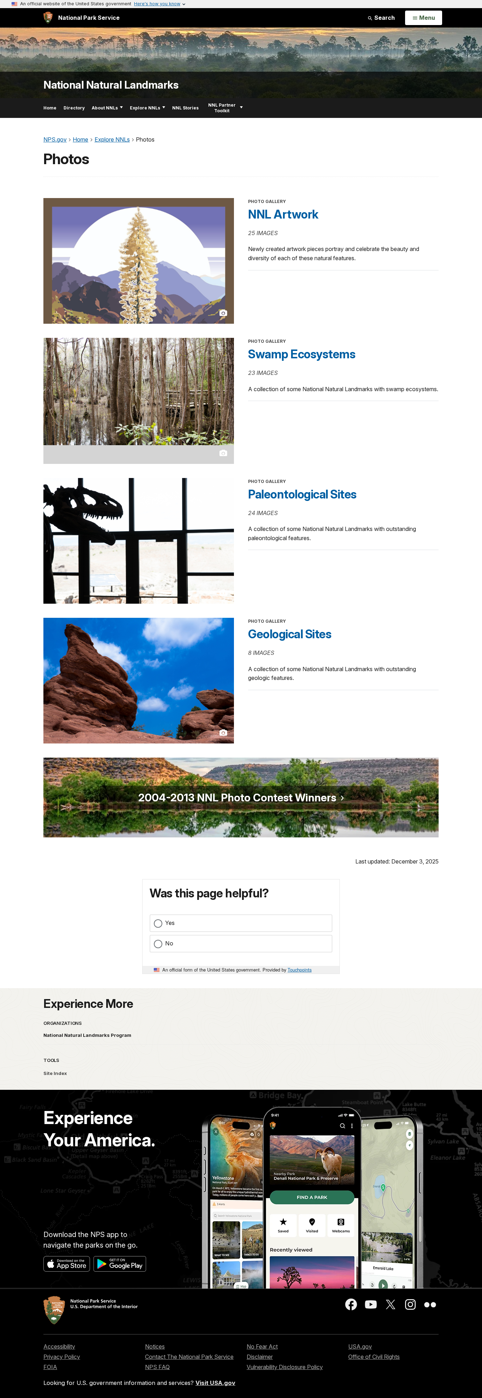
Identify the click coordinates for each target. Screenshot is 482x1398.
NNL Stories (185, 107)
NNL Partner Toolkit (222, 107)
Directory (74, 107)
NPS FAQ (157, 1366)
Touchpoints (300, 969)
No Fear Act (262, 1346)
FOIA (50, 1366)
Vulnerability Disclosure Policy (285, 1366)
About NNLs (105, 107)
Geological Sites (289, 634)
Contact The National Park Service (189, 1356)
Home (49, 107)
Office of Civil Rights (374, 1356)
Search (384, 17)
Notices (155, 1346)
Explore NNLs (145, 107)
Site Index (55, 1073)
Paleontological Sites (302, 494)
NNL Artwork (283, 214)
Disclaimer (260, 1356)
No (169, 943)
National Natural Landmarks (110, 85)
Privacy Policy (61, 1356)
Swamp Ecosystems (301, 354)
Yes (170, 922)
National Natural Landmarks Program (87, 1035)
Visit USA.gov (215, 1382)
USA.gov (360, 1346)
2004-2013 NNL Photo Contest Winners (237, 797)
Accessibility (59, 1346)
